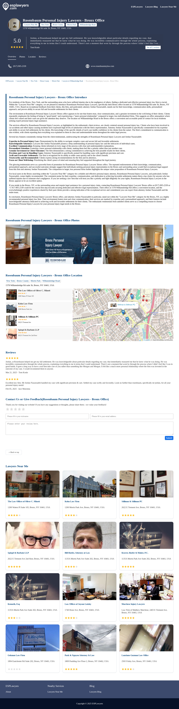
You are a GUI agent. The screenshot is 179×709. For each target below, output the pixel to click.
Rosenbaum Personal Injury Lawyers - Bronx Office (102, 81)
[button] (117, 296)
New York (45, 25)
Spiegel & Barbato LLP (123, 305)
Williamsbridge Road (88, 25)
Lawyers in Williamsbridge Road (73, 81)
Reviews (42, 57)
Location (32, 57)
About (8, 692)
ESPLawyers (137, 7)
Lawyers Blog (151, 7)
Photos (22, 57)
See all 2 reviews (153, 47)
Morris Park (71, 25)
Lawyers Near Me (168, 7)
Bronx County (58, 25)
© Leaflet (146, 340)
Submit (169, 438)
